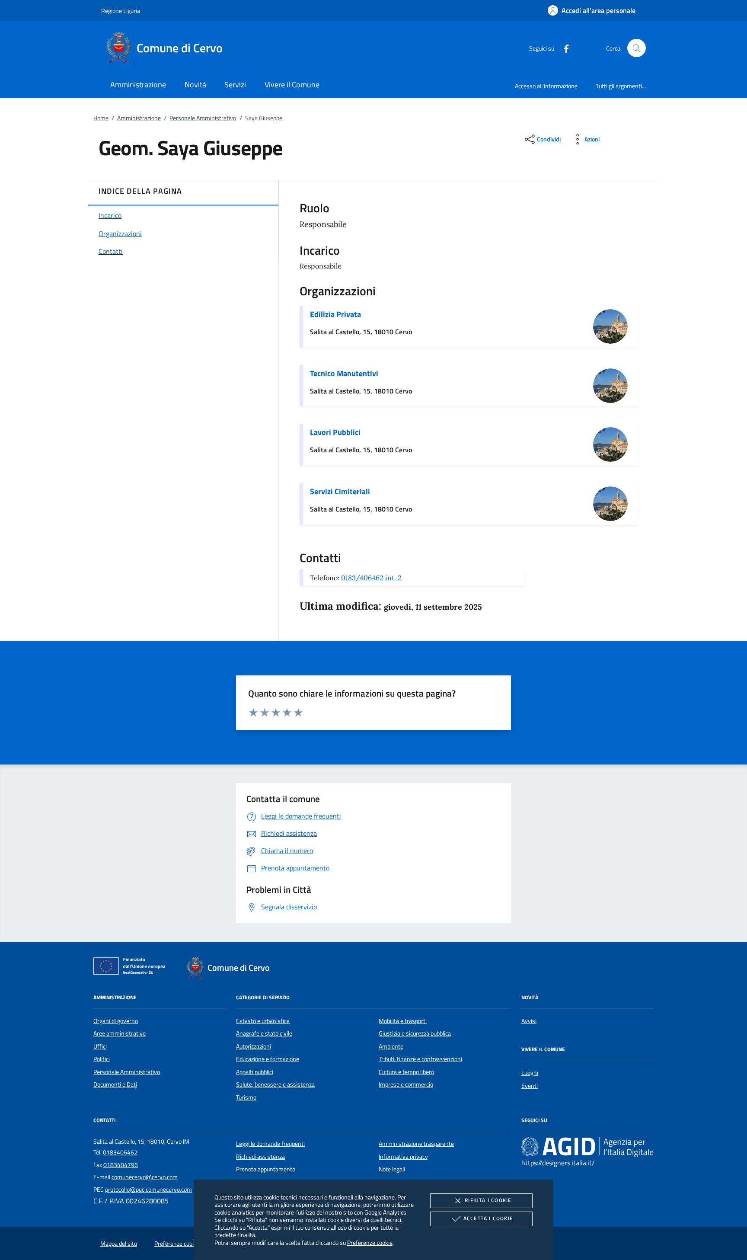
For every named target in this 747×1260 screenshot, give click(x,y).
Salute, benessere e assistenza (275, 1084)
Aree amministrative (119, 1033)
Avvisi (528, 1021)
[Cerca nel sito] (636, 48)
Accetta (488, 1218)
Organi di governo (115, 1021)
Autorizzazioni (253, 1046)
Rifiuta (488, 1200)
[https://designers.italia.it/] (587, 1146)
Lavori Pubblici (335, 432)
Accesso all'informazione (546, 85)
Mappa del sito (118, 1243)
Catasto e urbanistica (263, 1021)
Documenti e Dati (115, 1084)
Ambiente (391, 1046)
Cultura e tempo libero (406, 1072)
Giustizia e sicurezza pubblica (415, 1033)
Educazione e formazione (267, 1059)
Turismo (246, 1097)
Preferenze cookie (370, 1242)
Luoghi (529, 1073)
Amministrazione (139, 118)
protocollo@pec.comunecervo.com (148, 1189)
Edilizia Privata (335, 314)
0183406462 (120, 1152)
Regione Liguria (120, 10)
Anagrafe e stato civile (264, 1033)
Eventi (529, 1086)
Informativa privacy (403, 1156)
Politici (101, 1059)
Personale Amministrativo (202, 118)
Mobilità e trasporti (403, 1021)
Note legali (392, 1169)
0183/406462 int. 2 (371, 577)
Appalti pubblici (254, 1072)
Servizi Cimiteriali (340, 491)
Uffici (100, 1046)
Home (101, 118)
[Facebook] (562, 48)
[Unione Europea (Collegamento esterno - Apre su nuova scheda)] (131, 968)
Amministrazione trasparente (416, 1143)
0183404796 (120, 1165)
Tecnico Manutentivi (344, 373)
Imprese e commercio (406, 1084)
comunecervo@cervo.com (145, 1177)
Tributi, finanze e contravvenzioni (420, 1059)
